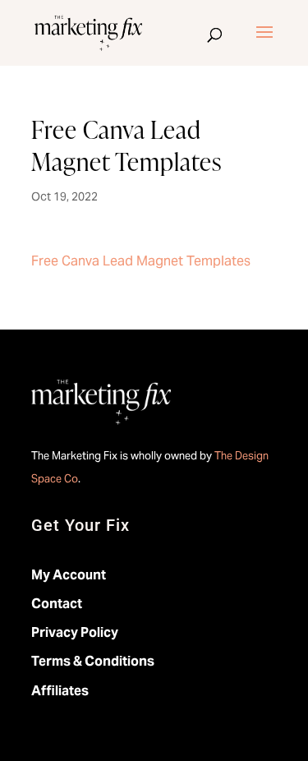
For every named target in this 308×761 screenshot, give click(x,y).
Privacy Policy (74, 632)
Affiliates (60, 690)
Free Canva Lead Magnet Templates (141, 261)
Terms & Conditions (92, 661)
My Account (68, 574)
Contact (56, 603)
